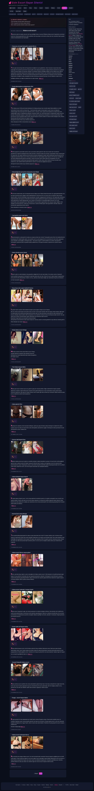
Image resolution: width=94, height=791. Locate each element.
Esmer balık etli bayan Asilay (20, 626)
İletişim (24, 11)
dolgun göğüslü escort (74, 122)
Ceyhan (70, 76)
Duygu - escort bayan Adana (20, 697)
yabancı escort (74, 14)
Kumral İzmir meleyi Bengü (19, 513)
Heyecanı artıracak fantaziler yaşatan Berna (24, 46)
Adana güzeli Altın (17, 404)
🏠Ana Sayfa (12, 7)
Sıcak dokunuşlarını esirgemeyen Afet (22, 86)
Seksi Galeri (18, 11)
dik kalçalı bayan (72, 119)
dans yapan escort (73, 125)
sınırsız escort (67, 14)
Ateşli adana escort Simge (19, 330)
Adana (64, 7)
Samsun (19, 7)
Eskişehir (71, 7)
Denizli (58, 7)
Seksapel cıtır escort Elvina (19, 130)
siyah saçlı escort (73, 107)
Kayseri (41, 7)
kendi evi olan (39, 14)
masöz (79, 107)
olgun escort (46, 14)
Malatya (53, 7)
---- (15, 63)
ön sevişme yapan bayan (74, 101)
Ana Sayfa (13, 30)
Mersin (25, 7)
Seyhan (70, 74)
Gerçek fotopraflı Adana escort (20, 662)
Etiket (72, 80)
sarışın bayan (78, 98)
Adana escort (19, 30)
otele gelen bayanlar (59, 14)
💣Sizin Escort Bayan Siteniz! (26, 2)
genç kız (33, 14)
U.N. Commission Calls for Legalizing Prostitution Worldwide (75, 22)
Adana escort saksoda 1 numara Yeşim (22, 589)
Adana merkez (72, 72)
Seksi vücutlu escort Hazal (19, 252)
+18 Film (11, 11)
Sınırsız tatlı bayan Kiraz (18, 439)
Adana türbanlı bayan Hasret (20, 476)
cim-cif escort (20, 14)
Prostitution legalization (73, 24)
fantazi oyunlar (72, 110)
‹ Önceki (36, 773)
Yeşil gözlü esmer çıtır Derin (20, 215)
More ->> (41, 78)
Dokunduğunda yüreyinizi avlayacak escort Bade (25, 172)
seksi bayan (71, 92)
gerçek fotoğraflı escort (74, 95)
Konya (35, 7)
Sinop (30, 7)
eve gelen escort (27, 14)
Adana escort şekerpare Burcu (20, 734)
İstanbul (47, 7)
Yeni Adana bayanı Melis (19, 367)
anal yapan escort (12, 14)
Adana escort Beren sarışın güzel (21, 552)
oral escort (52, 14)
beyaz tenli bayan (73, 104)
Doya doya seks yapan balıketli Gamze (22, 288)
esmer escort (72, 128)
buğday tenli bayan (73, 131)
